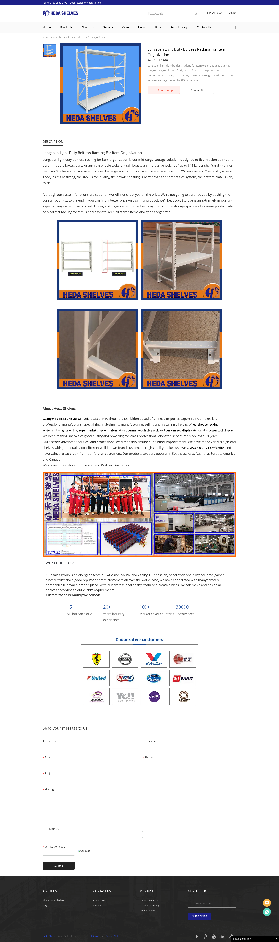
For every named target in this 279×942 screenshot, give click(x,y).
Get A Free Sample (164, 90)
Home (47, 27)
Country (54, 829)
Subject (48, 773)
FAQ (45, 905)
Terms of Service (91, 935)
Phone (148, 757)
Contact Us (204, 27)
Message (49, 789)
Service (108, 27)
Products (66, 27)
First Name (49, 741)
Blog (158, 27)
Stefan (267, 903)
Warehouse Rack (63, 37)
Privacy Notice (113, 935)
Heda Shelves (50, 935)
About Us (88, 27)
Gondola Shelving (149, 905)
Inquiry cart (217, 13)
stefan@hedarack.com (89, 2)
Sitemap (97, 905)
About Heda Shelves (53, 900)
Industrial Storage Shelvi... (91, 37)
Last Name (149, 741)
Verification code (54, 846)
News (142, 27)
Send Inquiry (178, 27)
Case (125, 27)
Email (47, 757)
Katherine (267, 912)
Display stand (147, 910)
